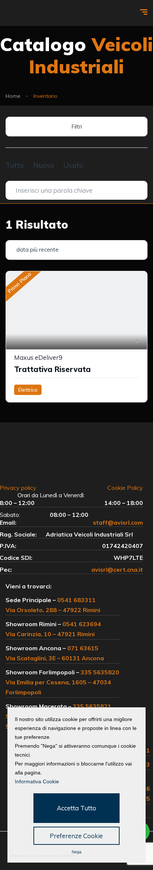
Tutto (15, 165)
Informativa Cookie (37, 781)
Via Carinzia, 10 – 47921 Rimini (50, 634)
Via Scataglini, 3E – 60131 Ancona (55, 658)
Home (13, 96)
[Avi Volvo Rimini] (25, 13)
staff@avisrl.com (118, 522)
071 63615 (82, 648)
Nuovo (43, 165)
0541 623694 (81, 624)
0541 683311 (76, 600)
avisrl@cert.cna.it (117, 569)
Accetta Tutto (76, 808)
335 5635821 (92, 706)
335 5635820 (100, 672)
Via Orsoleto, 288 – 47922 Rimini (53, 610)
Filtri (76, 126)
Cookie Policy (125, 487)
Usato (73, 165)
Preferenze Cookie (76, 836)
